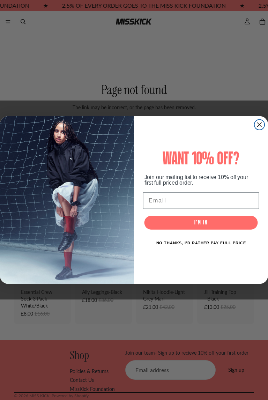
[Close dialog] (259, 125)
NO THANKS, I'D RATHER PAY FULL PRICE (201, 243)
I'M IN (200, 222)
